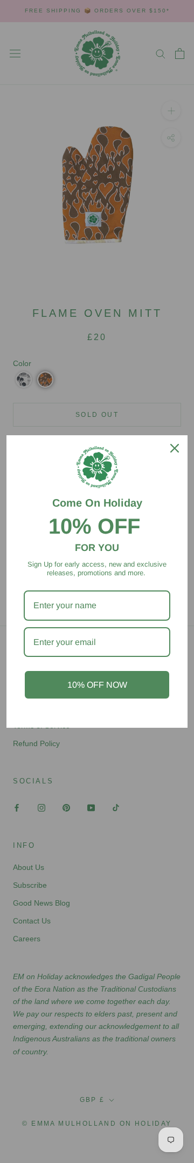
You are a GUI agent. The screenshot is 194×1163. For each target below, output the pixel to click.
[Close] (175, 448)
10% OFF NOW (97, 684)
